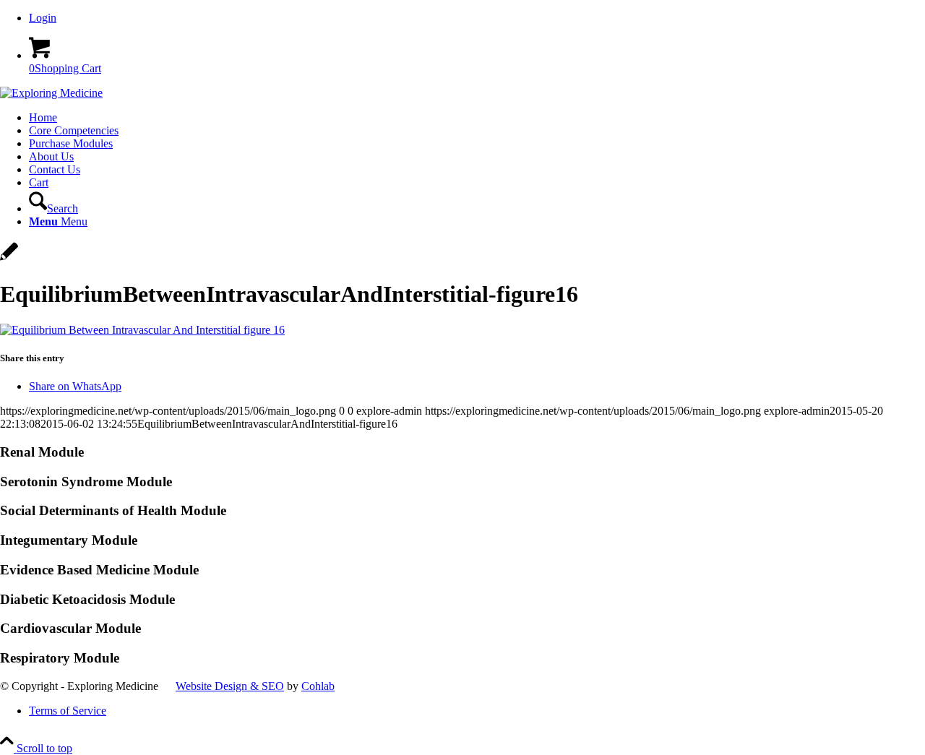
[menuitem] (477, 18)
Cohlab (318, 686)
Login (42, 18)
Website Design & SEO (230, 686)
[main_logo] (51, 93)
